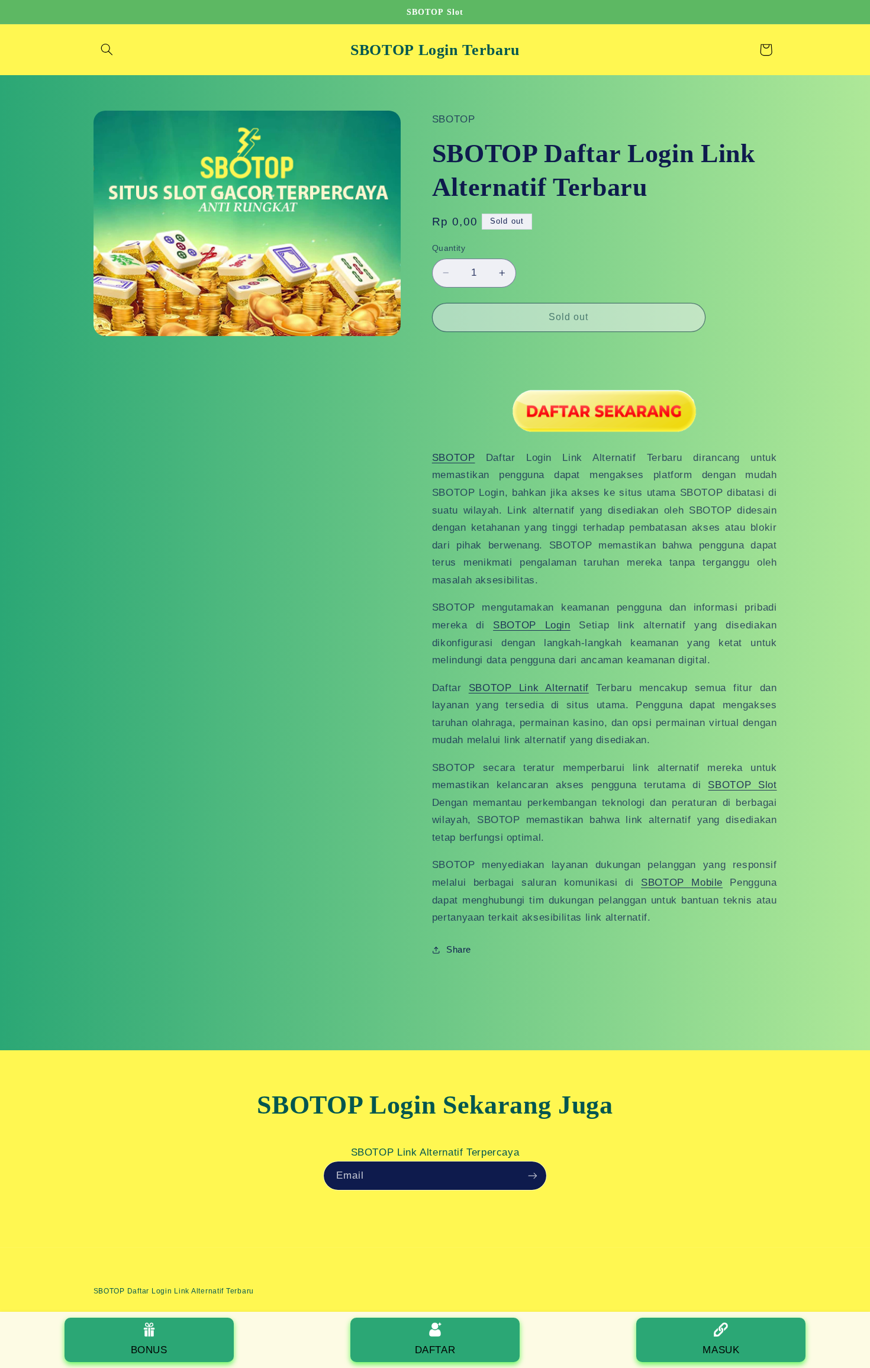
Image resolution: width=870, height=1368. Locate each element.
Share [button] (458, 949)
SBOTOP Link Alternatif (529, 687)
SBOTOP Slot (742, 785)
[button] (107, 49)
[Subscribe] (532, 1175)
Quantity (448, 248)
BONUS (149, 1350)
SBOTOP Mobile (682, 882)
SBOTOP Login (532, 625)
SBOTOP (453, 457)
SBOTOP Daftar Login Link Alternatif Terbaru (174, 1291)
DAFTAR (435, 1350)
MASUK (721, 1350)
